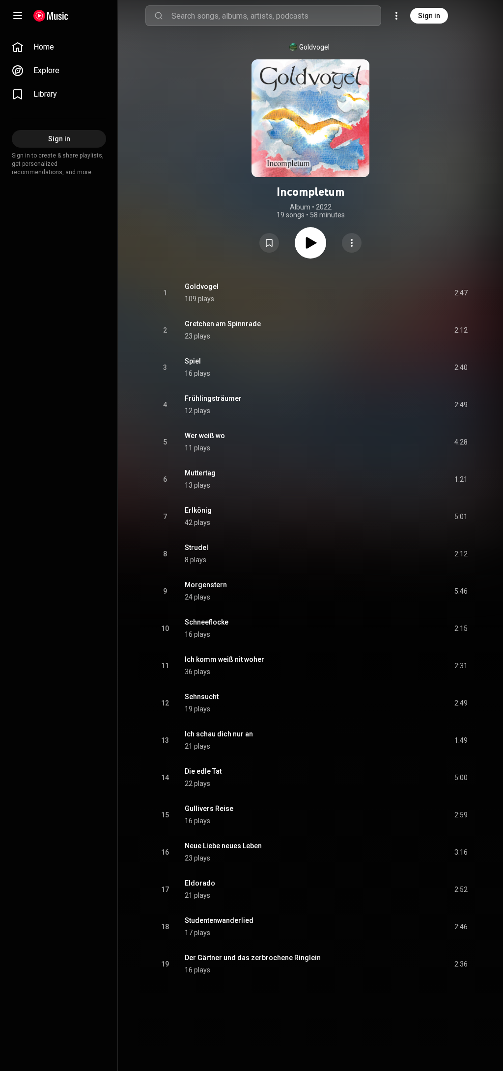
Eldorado (200, 883)
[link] (59, 47)
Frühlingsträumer (213, 398)
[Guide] (18, 16)
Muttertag (200, 473)
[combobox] (276, 16)
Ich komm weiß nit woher (224, 659)
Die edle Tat (203, 771)
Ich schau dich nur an (219, 734)
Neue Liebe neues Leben (223, 846)
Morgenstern (206, 585)
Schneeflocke (206, 622)
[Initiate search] (159, 16)
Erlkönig (198, 510)
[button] (269, 243)
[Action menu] (352, 243)
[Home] (50, 16)
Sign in (429, 16)
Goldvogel (314, 47)
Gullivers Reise (209, 808)
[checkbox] (461, 293)
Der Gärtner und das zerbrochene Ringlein (253, 958)
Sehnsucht (202, 697)
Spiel (193, 361)
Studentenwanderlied (219, 920)
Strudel (196, 547)
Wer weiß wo (205, 436)
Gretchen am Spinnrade (223, 324)
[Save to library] (269, 243)
